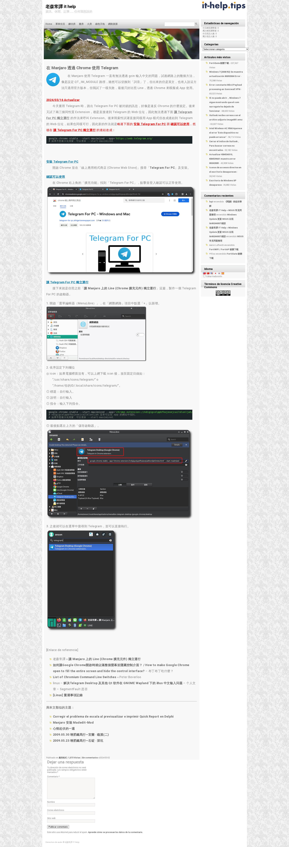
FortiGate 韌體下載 (219, 63)
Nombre (51, 802)
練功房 (71, 24)
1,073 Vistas (74, 758)
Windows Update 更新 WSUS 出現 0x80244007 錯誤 (222, 219)
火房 (89, 24)
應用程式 (63, 758)
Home (48, 24)
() (120, 288)
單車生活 (60, 24)
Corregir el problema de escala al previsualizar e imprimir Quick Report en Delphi (113, 716)
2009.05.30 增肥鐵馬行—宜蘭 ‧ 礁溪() (81, 734)
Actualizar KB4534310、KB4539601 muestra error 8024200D (222, 158)
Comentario (53, 776)
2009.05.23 (78, 740)
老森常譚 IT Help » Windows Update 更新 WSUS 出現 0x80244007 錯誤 (223, 232)
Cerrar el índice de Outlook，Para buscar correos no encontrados (224, 145)
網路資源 (113, 24)
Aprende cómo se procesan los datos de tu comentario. (115, 832)
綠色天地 (100, 24)
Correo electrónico (55, 810)
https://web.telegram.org (134, 138)
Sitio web (51, 818)
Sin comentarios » (91, 758)
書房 (81, 24)
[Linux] (68, 695)
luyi (211, 201)
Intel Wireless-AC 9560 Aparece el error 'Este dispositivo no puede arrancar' (225, 132)
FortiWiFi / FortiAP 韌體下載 (223, 249)
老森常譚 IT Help (60, 6)
